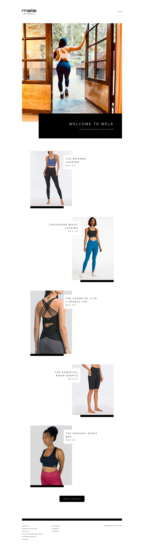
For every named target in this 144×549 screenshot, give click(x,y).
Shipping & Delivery (29, 528)
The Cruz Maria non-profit (32, 534)
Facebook (55, 528)
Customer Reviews (29, 536)
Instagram (56, 526)
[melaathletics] (29, 11)
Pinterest (55, 531)
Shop (120, 11)
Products (26, 526)
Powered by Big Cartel (113, 526)
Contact (25, 539)
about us (25, 531)
